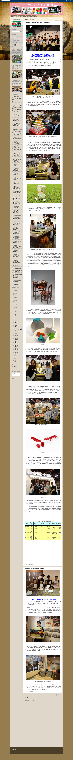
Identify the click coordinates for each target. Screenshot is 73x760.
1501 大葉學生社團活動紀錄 (16, 149)
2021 (14, 296)
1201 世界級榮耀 (14, 137)
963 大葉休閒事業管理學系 (16, 262)
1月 (14, 358)
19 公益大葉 (14, 164)
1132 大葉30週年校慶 (15, 134)
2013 (14, 307)
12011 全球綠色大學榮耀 (16, 138)
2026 (14, 289)
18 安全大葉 (14, 163)
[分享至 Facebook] (31, 564)
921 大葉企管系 (14, 222)
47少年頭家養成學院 (15, 188)
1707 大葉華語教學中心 (16, 160)
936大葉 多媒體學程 (15, 238)
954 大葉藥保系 (14, 255)
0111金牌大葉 (14, 118)
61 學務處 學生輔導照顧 (16, 192)
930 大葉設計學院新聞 (15, 231)
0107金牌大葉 (14, 111)
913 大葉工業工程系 (15, 210)
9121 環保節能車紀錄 (15, 207)
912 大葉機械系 (14, 206)
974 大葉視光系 (14, 276)
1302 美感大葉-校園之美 (16, 142)
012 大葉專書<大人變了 (16, 120)
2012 (14, 308)
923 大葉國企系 (14, 224)
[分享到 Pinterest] (32, 564)
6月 (14, 318)
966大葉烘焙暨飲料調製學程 (16, 268)
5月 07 (16, 346)
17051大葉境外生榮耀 (15, 159)
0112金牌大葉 (14, 119)
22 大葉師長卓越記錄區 (15, 168)
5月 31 (16, 321)
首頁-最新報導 (14, 16)
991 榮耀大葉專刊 (15, 281)
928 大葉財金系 (14, 228)
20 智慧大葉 (14, 165)
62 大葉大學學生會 (15, 193)
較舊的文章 (58, 695)
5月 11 (16, 341)
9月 (14, 314)
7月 (14, 317)
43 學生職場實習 (14, 183)
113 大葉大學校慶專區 (15, 133)
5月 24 (16, 325)
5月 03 (16, 349)
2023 (14, 293)
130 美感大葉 (14, 141)
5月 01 (16, 352)
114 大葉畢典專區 (15, 136)
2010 (14, 361)
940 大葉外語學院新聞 (15, 241)
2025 (14, 290)
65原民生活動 (14, 197)
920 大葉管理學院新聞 (15, 218)
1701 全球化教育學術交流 (16, 155)
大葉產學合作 (28, 16)
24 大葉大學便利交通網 (15, 169)
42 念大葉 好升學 (14, 182)
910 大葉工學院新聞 (15, 203)
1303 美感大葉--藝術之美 (16, 143)
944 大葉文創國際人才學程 (16, 246)
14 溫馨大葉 (14, 145)
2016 (14, 303)
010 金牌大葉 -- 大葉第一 (16, 96)
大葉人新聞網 (15, 366)
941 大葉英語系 (14, 242)
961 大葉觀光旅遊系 (15, 260)
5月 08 (16, 345)
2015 (14, 304)
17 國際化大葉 (14, 154)
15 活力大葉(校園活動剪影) (16, 147)
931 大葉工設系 (14, 232)
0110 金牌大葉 (14, 116)
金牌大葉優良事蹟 (21, 16)
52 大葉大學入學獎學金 (15, 191)
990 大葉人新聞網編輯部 (16, 280)
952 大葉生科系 (14, 251)
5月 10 (16, 342)
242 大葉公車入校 (15, 170)
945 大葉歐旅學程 (15, 247)
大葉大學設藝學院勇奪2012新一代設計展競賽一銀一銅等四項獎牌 (37, 22)
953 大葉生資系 (14, 254)
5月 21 (16, 335)
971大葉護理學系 (14, 271)
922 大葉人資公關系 (15, 223)
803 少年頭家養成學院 (15, 202)
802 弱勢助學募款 (15, 201)
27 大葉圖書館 (14, 174)
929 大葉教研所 (14, 229)
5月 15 (16, 339)
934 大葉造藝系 (14, 236)
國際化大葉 (34, 16)
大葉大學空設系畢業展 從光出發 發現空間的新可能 (34, 568)
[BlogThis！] (29, 564)
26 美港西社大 (14, 173)
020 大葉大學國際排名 (15, 123)
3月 (14, 355)
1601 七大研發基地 (15, 153)
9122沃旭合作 (14, 208)
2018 (14, 300)
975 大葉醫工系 (14, 277)
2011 (14, 360)
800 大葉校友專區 (15, 198)
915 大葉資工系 (14, 212)
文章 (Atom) (29, 697)
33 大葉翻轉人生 (14, 179)
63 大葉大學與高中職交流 (16, 195)
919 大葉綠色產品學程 (15, 217)
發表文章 (14, 373)
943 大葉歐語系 (14, 245)
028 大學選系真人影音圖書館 (16, 131)
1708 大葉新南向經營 (15, 161)
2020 (14, 297)
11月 (14, 311)
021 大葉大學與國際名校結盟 (16, 125)
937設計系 (13, 240)
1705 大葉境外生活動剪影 (16, 157)
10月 (14, 312)
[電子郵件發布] (27, 564)
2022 (14, 294)
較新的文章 (27, 695)
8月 (14, 315)
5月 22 (16, 326)
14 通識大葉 (14, 146)
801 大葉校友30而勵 (15, 199)
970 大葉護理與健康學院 (16, 270)
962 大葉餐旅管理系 (15, 261)
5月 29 (16, 322)
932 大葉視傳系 (14, 233)
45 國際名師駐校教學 (15, 186)
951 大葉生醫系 (14, 250)
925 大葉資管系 (14, 227)
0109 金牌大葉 (14, 114)
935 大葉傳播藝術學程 (15, 237)
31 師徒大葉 (14, 177)
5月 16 (16, 338)
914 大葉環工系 (14, 211)
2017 (14, 301)
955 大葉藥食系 (14, 256)
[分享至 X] (30, 564)
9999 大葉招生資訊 (15, 284)
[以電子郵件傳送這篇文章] (28, 564)
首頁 (43, 695)
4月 (14, 354)
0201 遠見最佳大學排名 (16, 124)
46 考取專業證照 (14, 187)
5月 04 (16, 348)
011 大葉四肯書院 (15, 115)
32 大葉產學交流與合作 (15, 178)
